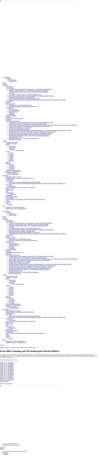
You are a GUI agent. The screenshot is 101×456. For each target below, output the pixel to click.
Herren (7, 145)
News (4, 82)
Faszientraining (9, 192)
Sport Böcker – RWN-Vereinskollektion (15, 207)
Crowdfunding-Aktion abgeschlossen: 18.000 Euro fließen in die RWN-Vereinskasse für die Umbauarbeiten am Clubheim (37, 99)
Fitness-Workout (10, 198)
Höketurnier (11, 113)
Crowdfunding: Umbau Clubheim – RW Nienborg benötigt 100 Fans (25, 94)
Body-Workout (9, 190)
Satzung (8, 102)
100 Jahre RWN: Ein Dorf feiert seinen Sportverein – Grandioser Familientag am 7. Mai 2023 (31, 133)
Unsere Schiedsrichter (14, 174)
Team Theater (9, 180)
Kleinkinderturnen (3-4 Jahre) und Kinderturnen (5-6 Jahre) (20, 178)
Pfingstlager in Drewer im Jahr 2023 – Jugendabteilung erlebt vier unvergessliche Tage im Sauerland (32, 131)
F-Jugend (11, 159)
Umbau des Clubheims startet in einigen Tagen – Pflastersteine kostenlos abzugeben (28, 92)
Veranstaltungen (9, 107)
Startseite (2, 347)
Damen (7, 162)
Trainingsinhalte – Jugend (12, 142)
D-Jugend (11, 157)
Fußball (5, 141)
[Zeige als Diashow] (4, 381)
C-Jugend (11, 155)
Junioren (8, 151)
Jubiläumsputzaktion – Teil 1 (15, 137)
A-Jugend (11, 153)
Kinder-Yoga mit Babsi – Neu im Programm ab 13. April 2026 (20, 187)
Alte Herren (11, 149)
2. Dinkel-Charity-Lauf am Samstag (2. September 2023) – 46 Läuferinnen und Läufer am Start (31, 122)
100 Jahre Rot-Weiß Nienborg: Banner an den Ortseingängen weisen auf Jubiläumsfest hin (30, 134)
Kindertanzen (9, 184)
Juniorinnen (8, 163)
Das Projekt (11, 93)
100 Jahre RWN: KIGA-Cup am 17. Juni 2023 (20, 127)
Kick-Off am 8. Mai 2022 (15, 139)
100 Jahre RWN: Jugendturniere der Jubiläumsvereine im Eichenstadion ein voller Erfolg (29, 126)
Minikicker (11, 161)
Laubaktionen (12, 114)
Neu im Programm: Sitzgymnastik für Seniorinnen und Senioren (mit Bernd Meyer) (25, 199)
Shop (4, 206)
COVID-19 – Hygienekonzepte (13, 171)
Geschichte (8, 119)
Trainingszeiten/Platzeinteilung (13, 170)
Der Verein (5, 85)
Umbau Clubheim (10, 88)
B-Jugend (11, 154)
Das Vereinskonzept (10, 103)
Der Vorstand (9, 86)
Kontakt (11, 204)
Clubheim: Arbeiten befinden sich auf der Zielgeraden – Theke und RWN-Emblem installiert (30, 89)
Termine (5, 84)
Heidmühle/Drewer (13, 111)
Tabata (7, 200)
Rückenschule (9, 195)
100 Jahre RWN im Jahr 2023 (13, 121)
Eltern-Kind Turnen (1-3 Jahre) (13, 176)
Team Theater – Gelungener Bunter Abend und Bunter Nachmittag (24, 182)
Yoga (7, 191)
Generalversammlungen (14, 110)
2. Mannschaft (12, 147)
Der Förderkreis (12, 80)
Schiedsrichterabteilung (11, 172)
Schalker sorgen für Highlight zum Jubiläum (19, 129)
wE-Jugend (11, 168)
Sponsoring (8, 78)
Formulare (8, 117)
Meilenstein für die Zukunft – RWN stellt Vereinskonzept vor (23, 106)
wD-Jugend (11, 167)
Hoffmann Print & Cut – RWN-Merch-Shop (16, 208)
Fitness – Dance (9, 188)
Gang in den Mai (13, 109)
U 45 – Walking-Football (18, 150)
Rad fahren (8, 202)
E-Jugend (11, 158)
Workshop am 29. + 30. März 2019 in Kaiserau (20, 105)
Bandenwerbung (13, 81)
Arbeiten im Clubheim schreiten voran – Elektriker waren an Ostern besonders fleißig (29, 90)
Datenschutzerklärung (11, 115)
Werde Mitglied (9, 101)
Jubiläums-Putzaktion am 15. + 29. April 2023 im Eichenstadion (24, 138)
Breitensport (6, 175)
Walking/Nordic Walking (12, 196)
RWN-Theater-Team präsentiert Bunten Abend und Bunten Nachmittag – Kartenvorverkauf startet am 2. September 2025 (37, 183)
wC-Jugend (11, 166)
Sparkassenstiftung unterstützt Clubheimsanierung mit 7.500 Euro (24, 98)
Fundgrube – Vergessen (11, 143)
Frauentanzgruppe (10, 179)
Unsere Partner (6, 77)
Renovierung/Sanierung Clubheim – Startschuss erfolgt (22, 97)
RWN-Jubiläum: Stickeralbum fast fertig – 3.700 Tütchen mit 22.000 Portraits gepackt (29, 135)
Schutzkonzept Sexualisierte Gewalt (14, 118)
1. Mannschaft (12, 146)
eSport (7, 203)
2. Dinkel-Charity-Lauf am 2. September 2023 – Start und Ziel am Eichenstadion (28, 123)
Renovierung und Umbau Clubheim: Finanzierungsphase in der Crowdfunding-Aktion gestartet (31, 95)
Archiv (7, 347)
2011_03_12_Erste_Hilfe (6, 383)
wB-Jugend (11, 164)
